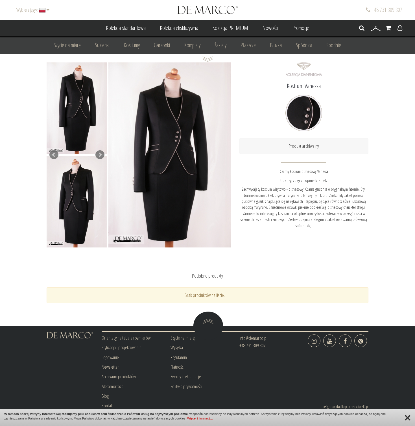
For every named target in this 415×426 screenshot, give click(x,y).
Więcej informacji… (200, 418)
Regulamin (179, 357)
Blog (105, 396)
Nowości (270, 28)
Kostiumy (132, 45)
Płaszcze (248, 45)
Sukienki (102, 45)
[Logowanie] (399, 28)
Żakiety (220, 45)
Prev (53, 154)
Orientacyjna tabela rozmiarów (126, 337)
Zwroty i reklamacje (186, 376)
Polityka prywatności (186, 386)
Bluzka (276, 45)
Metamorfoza (112, 386)
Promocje (300, 28)
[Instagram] (314, 340)
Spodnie (333, 45)
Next (99, 154)
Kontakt (108, 405)
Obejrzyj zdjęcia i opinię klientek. (303, 180)
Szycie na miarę (67, 45)
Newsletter (110, 367)
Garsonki (162, 45)
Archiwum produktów (119, 376)
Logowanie (110, 357)
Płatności (177, 367)
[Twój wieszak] (376, 28)
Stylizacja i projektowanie (121, 347)
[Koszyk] (388, 28)
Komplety (192, 45)
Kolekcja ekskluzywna (179, 28)
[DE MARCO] (207, 9)
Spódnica (304, 45)
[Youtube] (329, 340)
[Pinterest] (360, 340)
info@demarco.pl (253, 338)
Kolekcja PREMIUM (230, 28)
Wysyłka (177, 347)
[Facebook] (345, 340)
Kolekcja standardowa (126, 28)
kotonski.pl (361, 406)
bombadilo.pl (340, 406)
